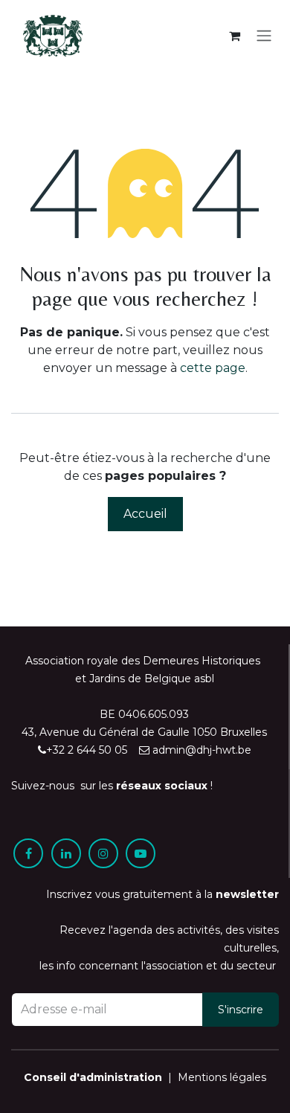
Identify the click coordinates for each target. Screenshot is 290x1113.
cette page (212, 368)
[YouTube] (140, 853)
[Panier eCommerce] (234, 36)
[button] (240, 1009)
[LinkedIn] (66, 853)
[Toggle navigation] (264, 36)
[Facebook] (28, 853)
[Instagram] (103, 853)
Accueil (145, 514)
